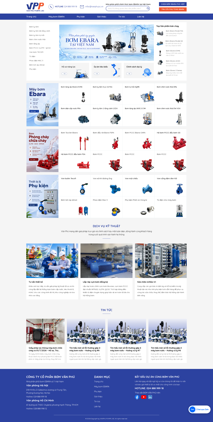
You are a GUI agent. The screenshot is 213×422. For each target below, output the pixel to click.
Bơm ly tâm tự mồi (36, 35)
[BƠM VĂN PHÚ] (35, 7)
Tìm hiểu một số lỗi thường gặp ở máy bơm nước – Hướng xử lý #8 (84, 349)
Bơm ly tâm (34, 27)
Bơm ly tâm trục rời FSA (102, 87)
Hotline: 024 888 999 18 (36, 396)
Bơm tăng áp (34, 44)
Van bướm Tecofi (68, 178)
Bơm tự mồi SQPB (132, 87)
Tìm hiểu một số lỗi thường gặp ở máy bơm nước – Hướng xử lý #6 (166, 349)
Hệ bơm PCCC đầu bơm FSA (73, 154)
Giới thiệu (101, 16)
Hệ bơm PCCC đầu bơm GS (168, 132)
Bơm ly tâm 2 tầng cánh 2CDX (105, 108)
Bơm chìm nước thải (37, 39)
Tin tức (121, 16)
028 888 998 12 (40, 408)
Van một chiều (131, 178)
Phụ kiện (81, 16)
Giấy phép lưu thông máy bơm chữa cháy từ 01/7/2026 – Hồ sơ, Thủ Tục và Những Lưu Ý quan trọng (45, 349)
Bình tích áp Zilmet (36, 65)
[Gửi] (148, 8)
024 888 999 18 (66, 6)
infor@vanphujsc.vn (93, 6)
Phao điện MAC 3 (36, 60)
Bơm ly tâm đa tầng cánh (39, 31)
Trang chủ (31, 16)
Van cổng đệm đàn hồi (167, 178)
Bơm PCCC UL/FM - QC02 (40, 48)
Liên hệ (140, 16)
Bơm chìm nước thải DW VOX (168, 108)
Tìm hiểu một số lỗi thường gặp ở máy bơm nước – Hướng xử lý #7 (125, 349)
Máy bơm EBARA (56, 16)
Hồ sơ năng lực (68, 66)
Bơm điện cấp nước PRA (70, 108)
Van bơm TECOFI (36, 52)
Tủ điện (32, 56)
